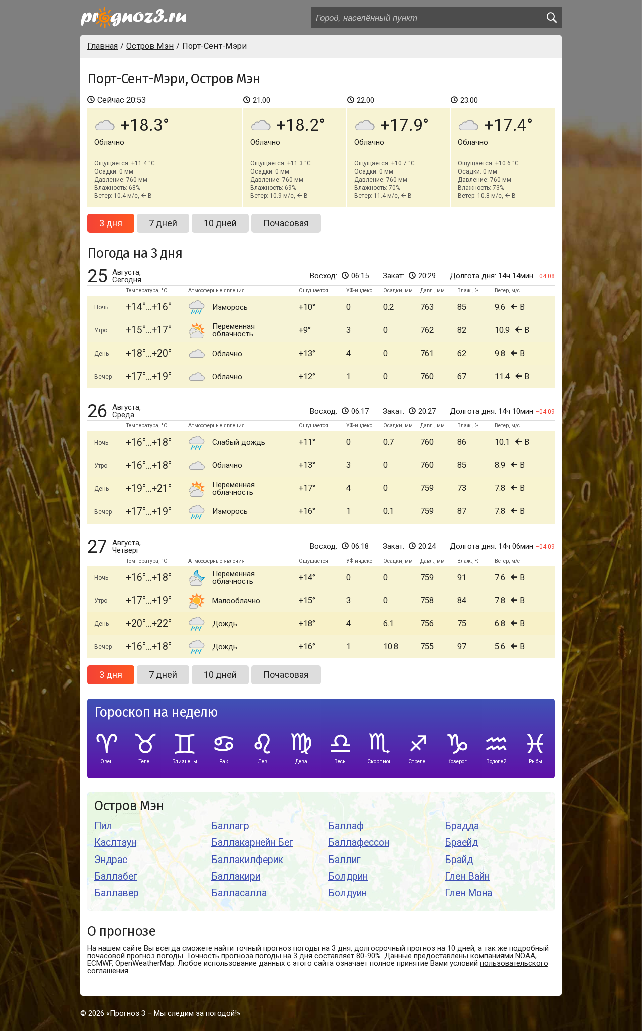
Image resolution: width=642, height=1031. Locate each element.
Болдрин (348, 876)
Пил (103, 826)
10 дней (220, 223)
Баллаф (346, 826)
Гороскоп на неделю (156, 712)
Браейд (461, 842)
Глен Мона (468, 893)
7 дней (163, 223)
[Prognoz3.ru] (133, 17)
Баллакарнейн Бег (252, 842)
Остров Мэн (129, 806)
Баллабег (115, 876)
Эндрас (110, 860)
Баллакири (235, 876)
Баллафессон (358, 842)
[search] (551, 17)
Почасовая (286, 223)
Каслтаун (115, 842)
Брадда (462, 826)
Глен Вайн (467, 876)
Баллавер (116, 893)
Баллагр (230, 826)
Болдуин (347, 893)
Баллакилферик (247, 860)
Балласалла (239, 893)
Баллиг (344, 860)
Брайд (459, 860)
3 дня (110, 223)
